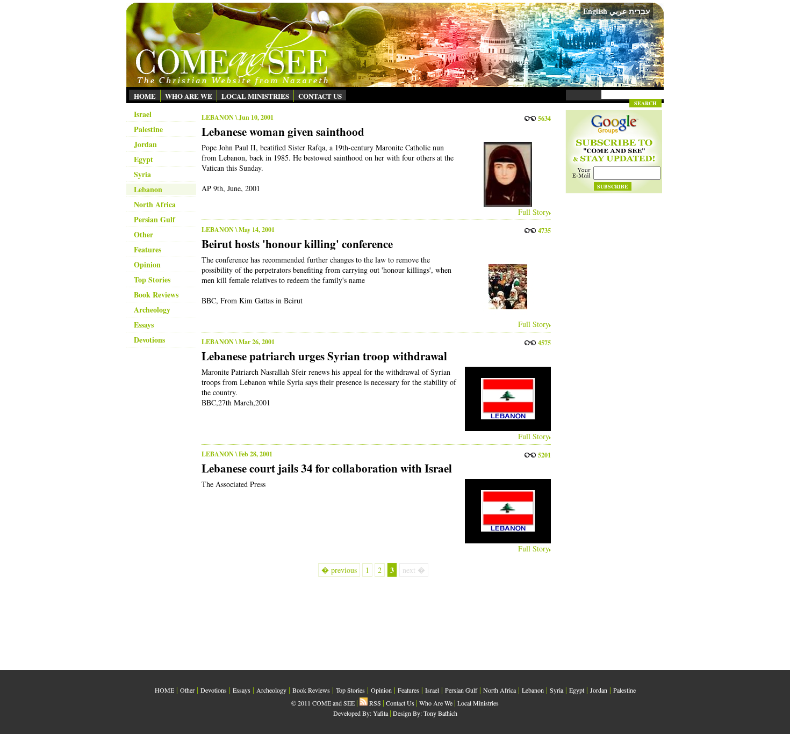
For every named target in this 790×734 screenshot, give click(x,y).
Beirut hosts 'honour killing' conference (297, 244)
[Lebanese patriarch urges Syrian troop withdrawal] (505, 399)
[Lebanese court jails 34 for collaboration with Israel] (505, 511)
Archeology (152, 309)
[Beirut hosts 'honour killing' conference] (505, 287)
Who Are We (436, 703)
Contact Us (400, 703)
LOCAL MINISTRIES (255, 96)
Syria (142, 174)
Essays (144, 324)
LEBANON (218, 117)
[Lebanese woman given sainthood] (505, 174)
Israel (143, 114)
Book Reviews (156, 294)
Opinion (147, 264)
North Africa (155, 204)
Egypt (143, 159)
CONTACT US (320, 96)
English (595, 11)
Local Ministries (478, 703)
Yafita (380, 713)
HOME (145, 96)
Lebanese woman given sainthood (283, 131)
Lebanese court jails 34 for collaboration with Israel (327, 468)
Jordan (145, 144)
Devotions (149, 339)
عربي (618, 11)
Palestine (148, 129)
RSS (374, 703)
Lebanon (148, 189)
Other (143, 234)
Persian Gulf (154, 219)
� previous (339, 570)
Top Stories (152, 279)
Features (147, 249)
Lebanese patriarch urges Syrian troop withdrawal (324, 356)
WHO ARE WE (188, 96)
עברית (639, 11)
